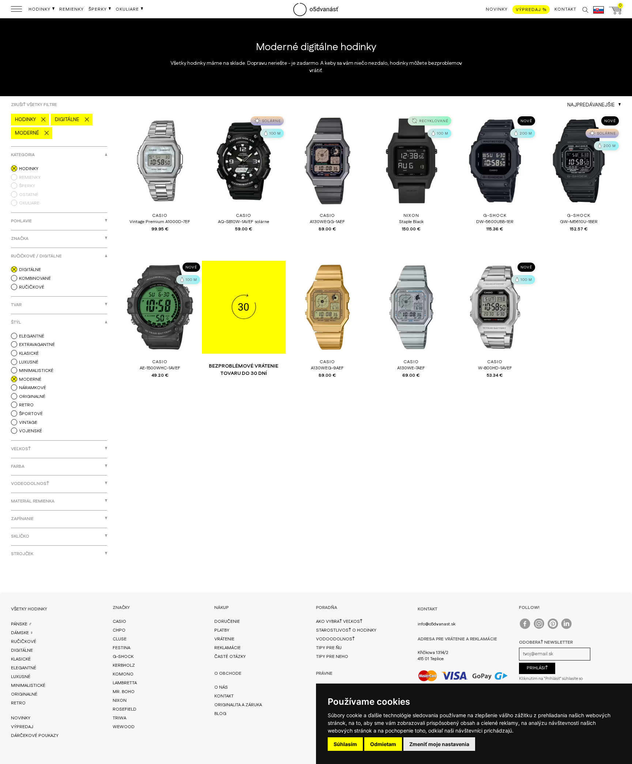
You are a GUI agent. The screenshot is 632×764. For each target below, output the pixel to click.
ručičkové (23, 642)
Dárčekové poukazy (35, 736)
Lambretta (125, 683)
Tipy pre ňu (329, 648)
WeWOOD (124, 727)
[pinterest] (553, 625)
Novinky (20, 718)
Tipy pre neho (332, 657)
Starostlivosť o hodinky (346, 630)
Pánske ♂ (21, 624)
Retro (18, 703)
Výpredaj (22, 727)
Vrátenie (224, 639)
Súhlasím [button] (345, 744)
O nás (221, 687)
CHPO (119, 630)
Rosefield (124, 709)
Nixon (120, 700)
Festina (121, 648)
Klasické (21, 659)
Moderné (27, 133)
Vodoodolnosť (335, 639)
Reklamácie (227, 648)
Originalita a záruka (238, 705)
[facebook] (525, 625)
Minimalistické (28, 685)
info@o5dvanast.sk (436, 624)
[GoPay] (463, 675)
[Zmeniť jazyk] (598, 13)
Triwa (119, 718)
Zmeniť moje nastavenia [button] (439, 744)
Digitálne (67, 119)
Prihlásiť (537, 668)
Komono (123, 674)
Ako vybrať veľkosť (339, 621)
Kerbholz (124, 665)
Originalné (24, 694)
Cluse (120, 639)
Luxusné (20, 677)
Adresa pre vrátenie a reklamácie (457, 639)
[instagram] (539, 625)
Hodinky (25, 119)
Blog (220, 714)
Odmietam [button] (383, 744)
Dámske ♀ (22, 633)
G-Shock (123, 657)
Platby (221, 630)
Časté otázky (230, 657)
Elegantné (23, 668)
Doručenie (227, 621)
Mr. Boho (124, 692)
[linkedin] (567, 625)
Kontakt (224, 696)
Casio (119, 621)
